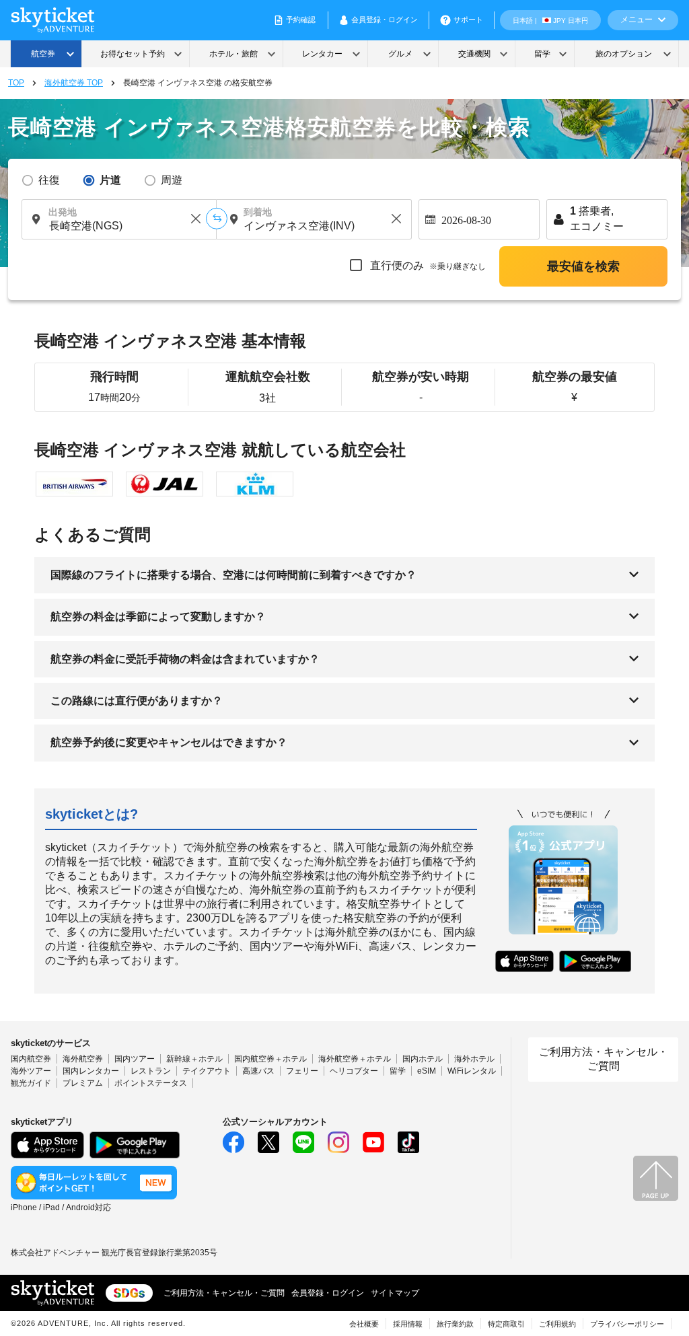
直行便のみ (426, 265)
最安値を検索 (583, 266)
